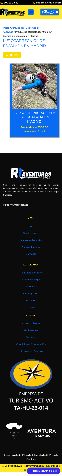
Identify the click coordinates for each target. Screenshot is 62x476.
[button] (31, 12)
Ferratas (31, 286)
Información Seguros (31, 351)
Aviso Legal (10, 455)
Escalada (31, 300)
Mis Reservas (31, 330)
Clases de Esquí (31, 279)
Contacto (31, 254)
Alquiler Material (31, 247)
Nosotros (31, 226)
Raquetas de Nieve (31, 272)
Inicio (6, 27)
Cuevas (31, 307)
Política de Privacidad (31, 455)
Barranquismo (31, 293)
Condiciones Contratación (31, 344)
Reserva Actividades (31, 240)
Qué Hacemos (31, 233)
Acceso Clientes (31, 323)
